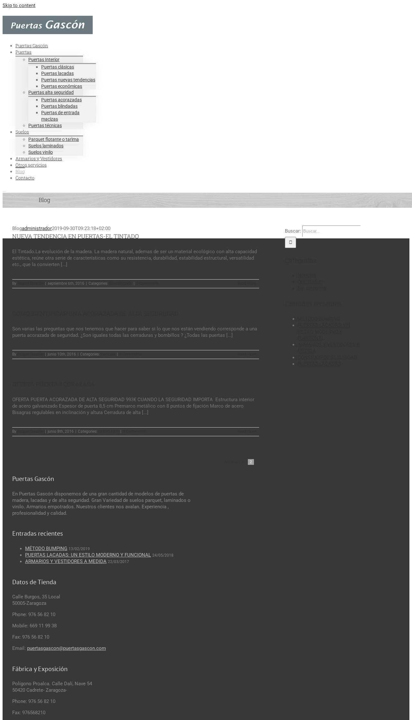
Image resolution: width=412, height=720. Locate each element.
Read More (247, 283)
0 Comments (147, 283)
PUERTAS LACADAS (319, 364)
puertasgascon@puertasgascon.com (66, 648)
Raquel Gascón (30, 283)
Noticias (108, 354)
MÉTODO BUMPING (319, 319)
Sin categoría (120, 283)
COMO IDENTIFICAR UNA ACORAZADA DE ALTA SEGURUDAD (95, 313)
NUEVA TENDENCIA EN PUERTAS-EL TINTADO (75, 236)
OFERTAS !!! (108, 431)
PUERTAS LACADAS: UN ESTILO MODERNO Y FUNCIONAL (324, 331)
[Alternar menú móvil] (4, 189)
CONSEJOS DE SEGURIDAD (327, 357)
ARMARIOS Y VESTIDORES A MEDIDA (66, 561)
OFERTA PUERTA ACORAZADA (53, 384)
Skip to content (19, 5)
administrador (37, 228)
